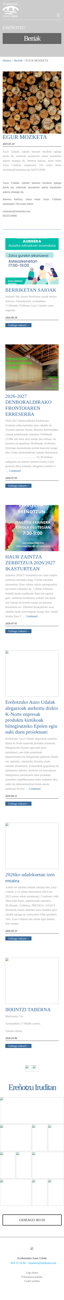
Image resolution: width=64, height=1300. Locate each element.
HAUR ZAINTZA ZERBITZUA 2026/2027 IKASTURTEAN (30, 562)
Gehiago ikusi (32, 1220)
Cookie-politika (32, 1281)
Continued (15, 470)
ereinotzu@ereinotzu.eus (42, 1262)
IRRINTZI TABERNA (28, 1009)
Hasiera (7, 60)
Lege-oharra (32, 1272)
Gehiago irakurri (17, 325)
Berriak (18, 60)
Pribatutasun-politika (32, 1277)
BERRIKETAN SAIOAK (30, 290)
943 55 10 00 (18, 1262)
